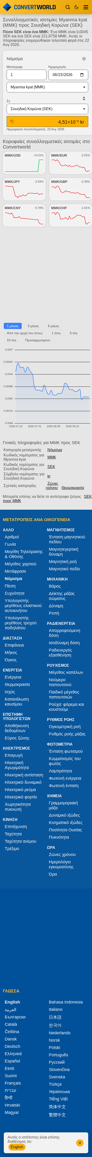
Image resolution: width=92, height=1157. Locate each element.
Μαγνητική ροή (63, 561)
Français (13, 1083)
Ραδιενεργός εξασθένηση (60, 652)
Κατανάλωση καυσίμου (17, 702)
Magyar (12, 1112)
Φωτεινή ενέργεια (65, 778)
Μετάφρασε (15, 571)
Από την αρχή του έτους (25, 333)
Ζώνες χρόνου (52, 486)
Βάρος (55, 586)
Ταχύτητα (13, 834)
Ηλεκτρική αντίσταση (24, 775)
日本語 (55, 1017)
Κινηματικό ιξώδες (66, 822)
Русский (57, 1062)
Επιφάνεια (14, 645)
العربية (10, 1009)
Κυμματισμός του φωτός (65, 761)
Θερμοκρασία (73, 488)
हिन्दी (8, 1097)
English (17, 1147)
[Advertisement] (46, 276)
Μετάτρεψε (15, 67)
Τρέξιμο (12, 848)
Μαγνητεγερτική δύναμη (63, 552)
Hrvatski (12, 1105)
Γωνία (10, 544)
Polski (54, 1047)
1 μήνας (13, 326)
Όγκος (11, 659)
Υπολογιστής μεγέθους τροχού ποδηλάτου (21, 623)
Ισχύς (10, 691)
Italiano (56, 1009)
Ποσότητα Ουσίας (65, 830)
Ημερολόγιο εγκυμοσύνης (61, 864)
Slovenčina (59, 1069)
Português (58, 1055)
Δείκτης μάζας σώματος (62, 596)
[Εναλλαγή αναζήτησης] (68, 7)
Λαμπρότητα (60, 771)
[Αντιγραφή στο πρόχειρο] (12, 121)
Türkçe (55, 1084)
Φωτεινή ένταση (64, 785)
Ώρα (53, 874)
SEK (51, 467)
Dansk (11, 1039)
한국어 (55, 1025)
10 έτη (11, 340)
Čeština (12, 1031)
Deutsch (12, 1046)
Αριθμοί (12, 537)
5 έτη (73, 333)
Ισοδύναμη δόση (64, 642)
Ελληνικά (13, 1053)
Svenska (57, 1077)
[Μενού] (86, 7)
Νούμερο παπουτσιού (60, 682)
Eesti (9, 1068)
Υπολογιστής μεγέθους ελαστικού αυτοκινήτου (23, 605)
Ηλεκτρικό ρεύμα (20, 789)
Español (12, 1061)
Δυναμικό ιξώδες (64, 815)
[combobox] (44, 87)
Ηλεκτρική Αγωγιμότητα (17, 765)
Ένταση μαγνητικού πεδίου (67, 539)
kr (48, 476)
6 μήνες (53, 326)
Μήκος (11, 652)
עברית (10, 1090)
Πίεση (10, 586)
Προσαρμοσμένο (37, 340)
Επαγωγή (14, 755)
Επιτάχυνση (16, 826)
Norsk (54, 1040)
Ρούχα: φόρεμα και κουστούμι (66, 707)
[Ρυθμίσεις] (84, 58)
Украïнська (59, 1091)
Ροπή (54, 613)
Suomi (11, 1075)
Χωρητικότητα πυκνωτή (18, 807)
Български (15, 1017)
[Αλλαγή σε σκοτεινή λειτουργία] (76, 7)
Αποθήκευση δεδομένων (17, 728)
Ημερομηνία (57, 67)
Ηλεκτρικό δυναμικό (23, 782)
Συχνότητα (14, 593)
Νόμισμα (54, 450)
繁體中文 (57, 1114)
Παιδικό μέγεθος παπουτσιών (64, 694)
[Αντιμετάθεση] (84, 98)
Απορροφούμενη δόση (64, 633)
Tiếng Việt (58, 1099)
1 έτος (56, 333)
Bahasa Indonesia (66, 1002)
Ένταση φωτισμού (66, 751)
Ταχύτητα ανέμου (20, 841)
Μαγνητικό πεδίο (64, 569)
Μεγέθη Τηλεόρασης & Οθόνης (24, 554)
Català (11, 1024)
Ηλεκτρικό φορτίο (21, 797)
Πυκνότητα (59, 837)
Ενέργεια (13, 677)
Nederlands (60, 1033)
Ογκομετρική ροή (65, 726)
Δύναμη (56, 605)
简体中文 (57, 1106)
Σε (8, 101)
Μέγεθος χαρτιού (20, 564)
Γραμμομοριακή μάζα (63, 805)
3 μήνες (33, 326)
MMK (51, 457)
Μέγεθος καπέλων (66, 672)
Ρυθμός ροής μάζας (67, 734)
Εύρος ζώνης (17, 738)
